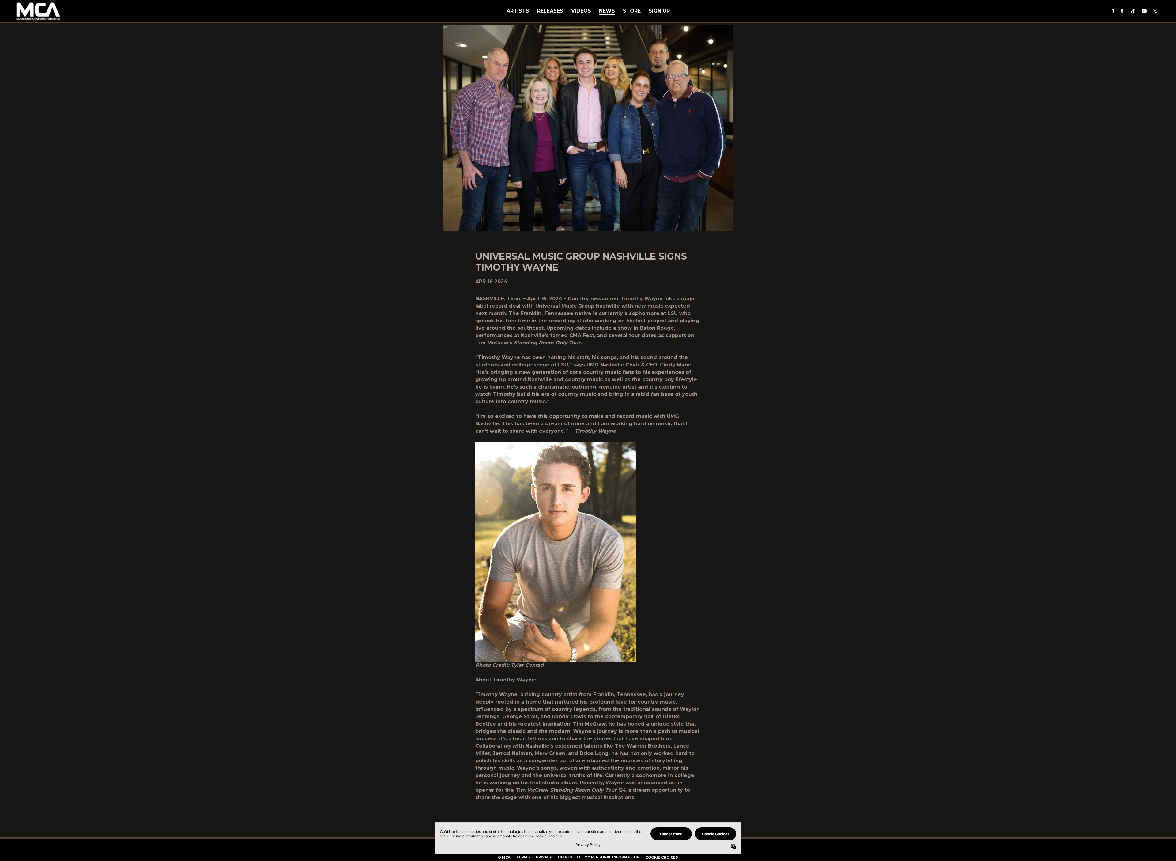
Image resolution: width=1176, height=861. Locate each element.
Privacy (544, 857)
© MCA (504, 857)
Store (632, 11)
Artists (518, 11)
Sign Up (659, 11)
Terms (523, 857)
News (607, 11)
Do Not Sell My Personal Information (598, 857)
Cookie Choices (662, 857)
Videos (581, 11)
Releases (550, 11)
